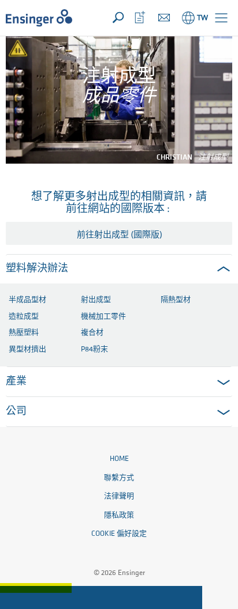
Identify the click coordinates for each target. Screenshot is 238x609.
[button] (221, 18)
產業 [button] (16, 382)
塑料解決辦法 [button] (37, 269)
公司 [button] (16, 412)
